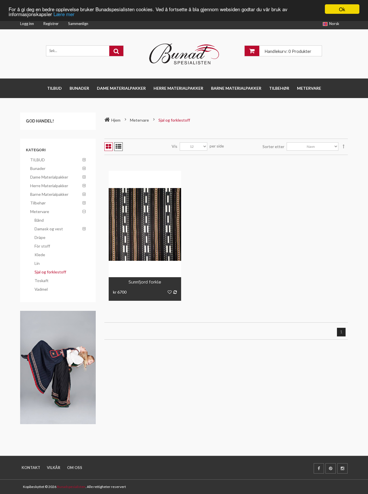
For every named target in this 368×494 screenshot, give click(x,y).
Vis (174, 146)
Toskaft (41, 280)
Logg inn (27, 23)
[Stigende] (343, 146)
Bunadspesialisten (71, 487)
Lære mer (63, 14)
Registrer (51, 23)
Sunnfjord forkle (145, 282)
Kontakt (31, 467)
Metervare (309, 88)
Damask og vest (48, 228)
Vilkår (53, 467)
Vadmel (41, 289)
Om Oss (74, 467)
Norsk (334, 23)
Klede (39, 254)
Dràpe (39, 237)
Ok (342, 9)
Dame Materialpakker (121, 88)
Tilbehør (279, 88)
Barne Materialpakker (236, 88)
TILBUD (54, 88)
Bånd (39, 220)
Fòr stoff (42, 246)
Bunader (79, 88)
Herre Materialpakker (178, 88)
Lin (37, 263)
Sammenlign (78, 23)
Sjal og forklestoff (50, 271)
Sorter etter (273, 146)
